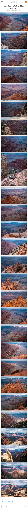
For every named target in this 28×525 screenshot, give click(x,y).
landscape (4, 501)
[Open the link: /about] (26, 2)
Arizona (19, 10)
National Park (10, 501)
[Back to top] (25, 506)
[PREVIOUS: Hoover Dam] (6, 506)
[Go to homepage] (14, 2)
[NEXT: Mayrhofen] (2, 506)
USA (17, 10)
